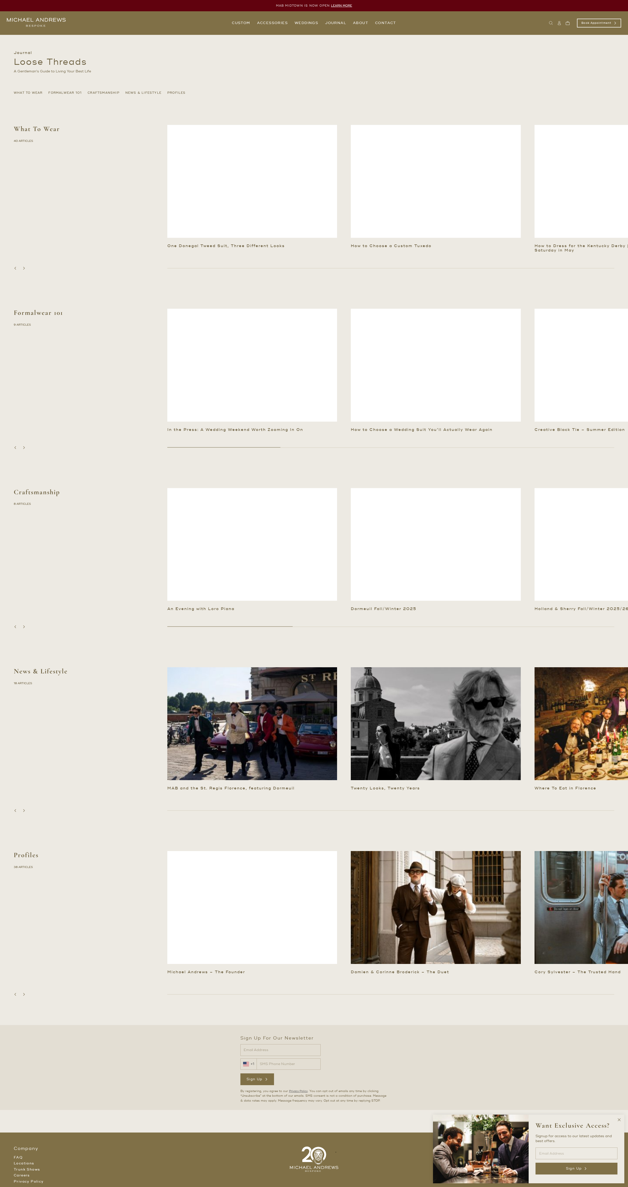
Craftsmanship (103, 93)
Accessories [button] (272, 23)
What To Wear (28, 93)
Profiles (176, 93)
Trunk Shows (27, 1170)
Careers (22, 1175)
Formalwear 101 (65, 93)
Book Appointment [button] (596, 23)
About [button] (360, 23)
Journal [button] (335, 23)
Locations (24, 1163)
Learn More (341, 6)
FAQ (18, 1158)
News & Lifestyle (143, 93)
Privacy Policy (298, 1091)
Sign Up (254, 1079)
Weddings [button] (306, 23)
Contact (385, 23)
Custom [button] (241, 23)
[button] (551, 23)
